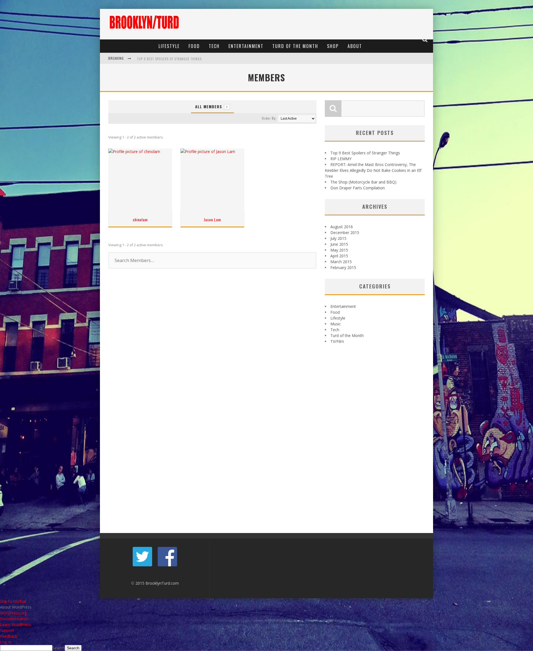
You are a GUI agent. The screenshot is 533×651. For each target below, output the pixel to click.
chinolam (140, 219)
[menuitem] (266, 607)
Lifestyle (169, 46)
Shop (333, 46)
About (355, 46)
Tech (214, 46)
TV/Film (337, 341)
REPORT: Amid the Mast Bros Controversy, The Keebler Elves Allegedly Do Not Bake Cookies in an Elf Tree (373, 170)
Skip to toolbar (13, 601)
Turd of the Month (295, 46)
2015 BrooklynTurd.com (157, 583)
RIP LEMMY (340, 158)
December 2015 (344, 232)
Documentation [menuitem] (14, 618)
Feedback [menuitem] (8, 636)
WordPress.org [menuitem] (13, 612)
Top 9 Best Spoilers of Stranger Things (169, 59)
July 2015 (338, 238)
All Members (211, 106)
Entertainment (245, 46)
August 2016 (341, 226)
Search (58, 647)
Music (335, 323)
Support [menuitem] (7, 630)
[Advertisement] (329, 24)
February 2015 (343, 267)
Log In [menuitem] (5, 642)
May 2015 (339, 250)
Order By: (269, 118)
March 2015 (341, 261)
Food (194, 46)
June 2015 (339, 244)
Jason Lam (212, 219)
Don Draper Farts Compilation (357, 187)
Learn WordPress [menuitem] (15, 624)
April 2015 (339, 255)
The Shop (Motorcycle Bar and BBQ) (363, 182)
